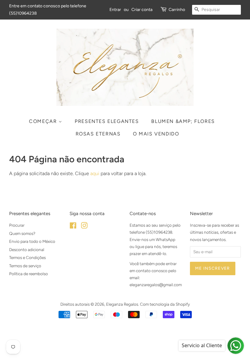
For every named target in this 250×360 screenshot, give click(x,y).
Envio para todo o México (32, 241)
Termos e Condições (27, 257)
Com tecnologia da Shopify (165, 304)
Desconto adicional (26, 249)
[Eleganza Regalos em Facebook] (73, 226)
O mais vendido (156, 134)
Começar (44, 121)
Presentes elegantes (107, 121)
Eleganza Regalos (122, 304)
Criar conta (141, 9)
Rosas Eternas (98, 134)
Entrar (115, 9)
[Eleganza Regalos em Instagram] (84, 226)
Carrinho (177, 9)
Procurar (16, 225)
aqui (94, 173)
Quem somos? (22, 233)
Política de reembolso (28, 273)
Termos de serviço (25, 265)
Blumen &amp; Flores (183, 121)
